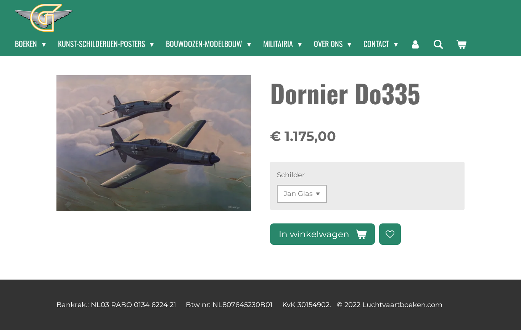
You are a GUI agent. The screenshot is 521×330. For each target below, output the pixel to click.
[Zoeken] (438, 44)
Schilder (291, 175)
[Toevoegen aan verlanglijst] (389, 234)
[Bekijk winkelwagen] (461, 44)
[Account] (415, 44)
